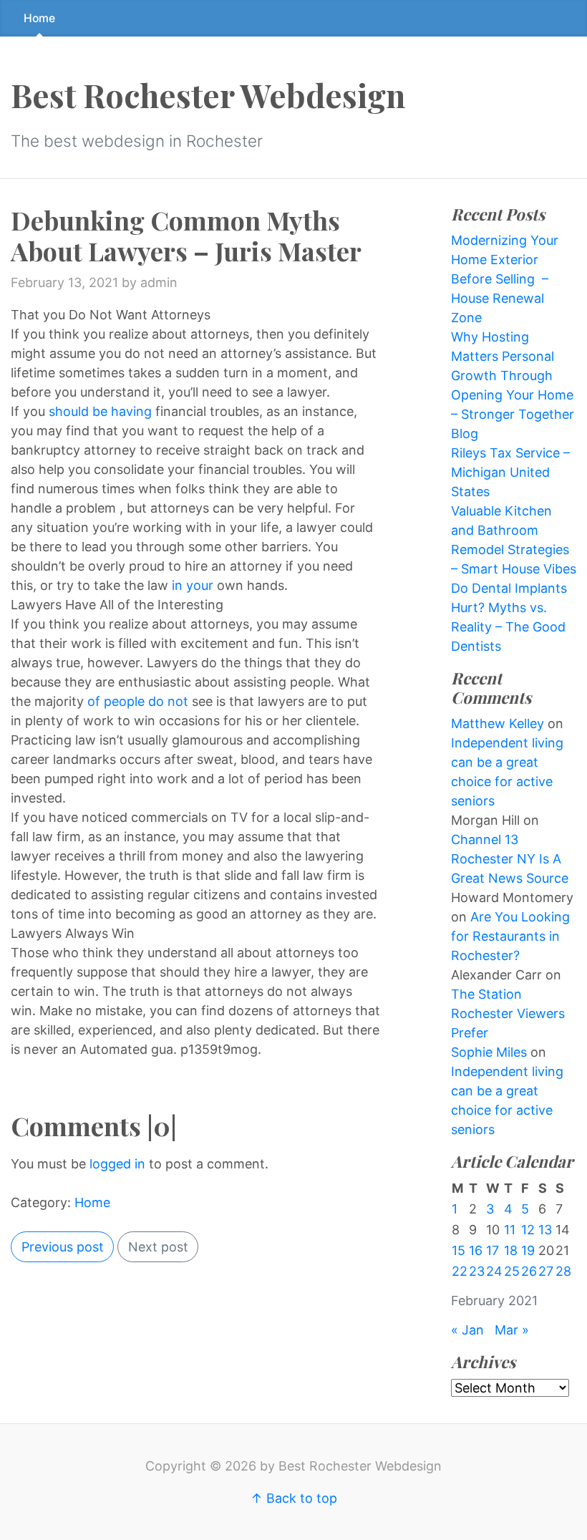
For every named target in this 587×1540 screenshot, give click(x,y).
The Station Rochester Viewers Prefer (508, 1013)
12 (528, 1229)
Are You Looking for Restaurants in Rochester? (510, 936)
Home (39, 18)
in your (192, 585)
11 (509, 1229)
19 (528, 1250)
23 (477, 1271)
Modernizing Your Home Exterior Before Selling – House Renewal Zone (504, 279)
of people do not (139, 701)
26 (529, 1271)
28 (563, 1271)
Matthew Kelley (497, 723)
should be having (102, 411)
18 (511, 1250)
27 (545, 1271)
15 (458, 1250)
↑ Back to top (294, 1498)
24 (494, 1271)
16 (475, 1250)
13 (545, 1229)
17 (492, 1250)
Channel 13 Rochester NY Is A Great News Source (509, 859)
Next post (158, 1246)
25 (512, 1271)
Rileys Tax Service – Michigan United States (510, 472)
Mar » (512, 1329)
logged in (117, 1163)
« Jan (467, 1329)
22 (459, 1271)
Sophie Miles (489, 1052)
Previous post (62, 1246)
